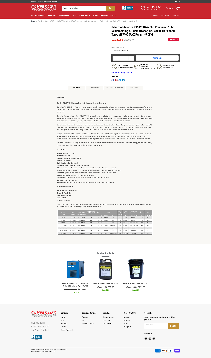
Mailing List (127, 327)
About (155, 15)
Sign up (173, 326)
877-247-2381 (40, 329)
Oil (74, 15)
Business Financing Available (121, 73)
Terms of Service (108, 317)
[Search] (110, 8)
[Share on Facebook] (112, 80)
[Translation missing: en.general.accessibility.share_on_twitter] (119, 80)
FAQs (83, 320)
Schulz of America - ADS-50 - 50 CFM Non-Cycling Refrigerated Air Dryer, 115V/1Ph (75, 285)
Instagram (127, 320)
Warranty (94, 88)
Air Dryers (51, 15)
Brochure (134, 88)
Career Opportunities (67, 330)
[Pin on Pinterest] (116, 80)
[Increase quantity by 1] (131, 58)
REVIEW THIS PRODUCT (120, 50)
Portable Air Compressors (104, 15)
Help (176, 1)
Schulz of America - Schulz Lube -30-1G (105, 284)
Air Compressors (37, 15)
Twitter (126, 324)
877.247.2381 (154, 7)
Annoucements (107, 324)
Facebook (127, 317)
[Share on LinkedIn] (123, 80)
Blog (62, 320)
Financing (165, 15)
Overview (76, 88)
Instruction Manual (114, 88)
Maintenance (84, 15)
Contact (176, 15)
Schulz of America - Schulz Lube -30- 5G (135, 284)
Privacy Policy (107, 320)
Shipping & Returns (88, 324)
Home (33, 21)
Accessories (63, 15)
